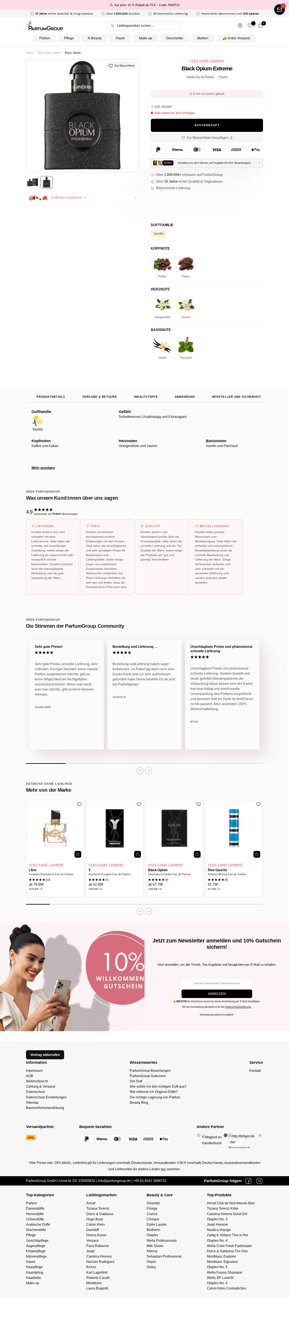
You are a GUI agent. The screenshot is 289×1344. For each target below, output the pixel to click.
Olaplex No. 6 (217, 1283)
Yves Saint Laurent (49, 52)
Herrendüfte (35, 1214)
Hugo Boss (94, 1219)
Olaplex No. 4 (217, 1240)
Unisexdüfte (35, 1219)
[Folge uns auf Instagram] (259, 1180)
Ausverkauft (207, 125)
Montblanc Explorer (221, 1256)
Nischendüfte (36, 1230)
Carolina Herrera (98, 1256)
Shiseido (153, 1203)
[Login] (240, 25)
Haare (120, 38)
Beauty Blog (139, 1102)
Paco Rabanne (97, 1246)
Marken (202, 38)
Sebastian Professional (164, 1256)
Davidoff (92, 1230)
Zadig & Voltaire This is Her (227, 1235)
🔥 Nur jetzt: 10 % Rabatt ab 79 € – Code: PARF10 (144, 5)
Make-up (145, 38)
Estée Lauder (157, 1224)
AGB (29, 1076)
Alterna (152, 1251)
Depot (151, 1261)
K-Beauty (95, 38)
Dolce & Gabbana (99, 1214)
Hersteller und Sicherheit (236, 396)
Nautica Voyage (219, 1230)
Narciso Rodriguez (100, 1261)
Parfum (44, 38)
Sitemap (32, 1102)
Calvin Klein (95, 1224)
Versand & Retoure (99, 396)
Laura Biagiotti (97, 1288)
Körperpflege (35, 1251)
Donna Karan (96, 1235)
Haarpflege (34, 1267)
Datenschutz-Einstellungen (46, 1097)
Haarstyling (34, 1272)
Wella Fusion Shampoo (224, 1272)
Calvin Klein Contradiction (226, 1288)
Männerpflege (36, 1256)
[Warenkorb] (260, 25)
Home (29, 52)
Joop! (90, 1251)
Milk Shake (155, 1246)
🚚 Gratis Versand (236, 38)
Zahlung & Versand (40, 1086)
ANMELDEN (217, 993)
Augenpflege (35, 1246)
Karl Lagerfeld (96, 1272)
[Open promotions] (279, 9)
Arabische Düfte (38, 1224)
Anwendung (185, 396)
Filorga (152, 1208)
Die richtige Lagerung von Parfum (155, 1097)
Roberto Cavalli (98, 1278)
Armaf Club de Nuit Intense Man (231, 1203)
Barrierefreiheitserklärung (45, 1108)
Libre (33, 870)
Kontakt (255, 1070)
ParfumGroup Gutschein (148, 1076)
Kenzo (91, 1267)
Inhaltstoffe (146, 396)
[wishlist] (250, 25)
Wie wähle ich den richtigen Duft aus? (158, 1086)
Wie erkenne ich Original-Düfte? (154, 1092)
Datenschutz (35, 1092)
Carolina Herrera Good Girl (227, 1214)
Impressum (34, 1070)
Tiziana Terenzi (97, 1208)
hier (163, 1169)
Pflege (69, 38)
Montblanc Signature (222, 1261)
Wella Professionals (162, 1240)
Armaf (90, 1203)
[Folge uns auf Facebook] (248, 1180)
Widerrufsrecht (37, 1081)
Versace (92, 1240)
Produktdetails (51, 396)
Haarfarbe (33, 1278)
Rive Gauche (217, 870)
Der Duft (136, 1081)
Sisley (151, 1267)
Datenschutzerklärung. (238, 1006)
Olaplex (152, 1235)
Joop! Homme (217, 1224)
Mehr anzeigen (43, 468)
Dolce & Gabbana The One (227, 1251)
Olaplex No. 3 (217, 1219)
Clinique (153, 1219)
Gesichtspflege (37, 1240)
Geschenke (174, 38)
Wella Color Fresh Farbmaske (229, 1246)
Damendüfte (35, 1208)
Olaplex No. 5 (217, 1267)
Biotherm (153, 1230)
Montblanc (94, 1283)
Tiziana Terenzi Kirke (222, 1208)
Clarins (152, 1214)
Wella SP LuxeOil (220, 1278)
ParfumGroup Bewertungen (150, 1070)
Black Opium (158, 870)
